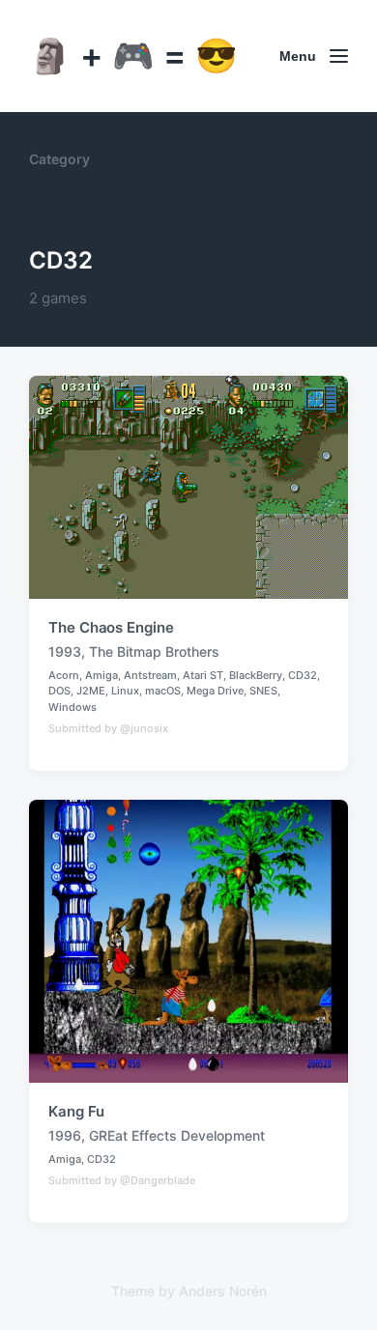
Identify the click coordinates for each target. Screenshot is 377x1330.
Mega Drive (215, 690)
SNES (263, 690)
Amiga (101, 675)
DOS (59, 690)
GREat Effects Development (177, 1135)
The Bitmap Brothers (154, 651)
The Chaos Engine (111, 627)
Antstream (150, 675)
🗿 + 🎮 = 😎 (133, 55)
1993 (64, 651)
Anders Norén (223, 1291)
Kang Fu (75, 1111)
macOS (163, 690)
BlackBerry (255, 675)
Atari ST (203, 675)
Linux (125, 690)
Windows (72, 707)
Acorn (63, 675)
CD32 (302, 675)
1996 (64, 1135)
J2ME (90, 690)
